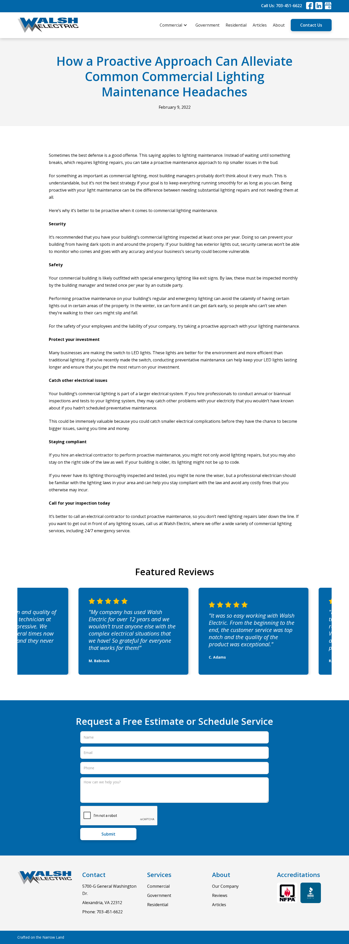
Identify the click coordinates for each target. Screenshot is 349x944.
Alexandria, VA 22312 (102, 902)
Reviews (219, 895)
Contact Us (311, 25)
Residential (236, 25)
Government (207, 25)
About (279, 25)
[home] (48, 25)
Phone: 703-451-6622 (102, 912)
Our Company (225, 886)
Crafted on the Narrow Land (40, 937)
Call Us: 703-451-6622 (281, 6)
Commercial (158, 886)
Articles (260, 25)
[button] (176, 25)
